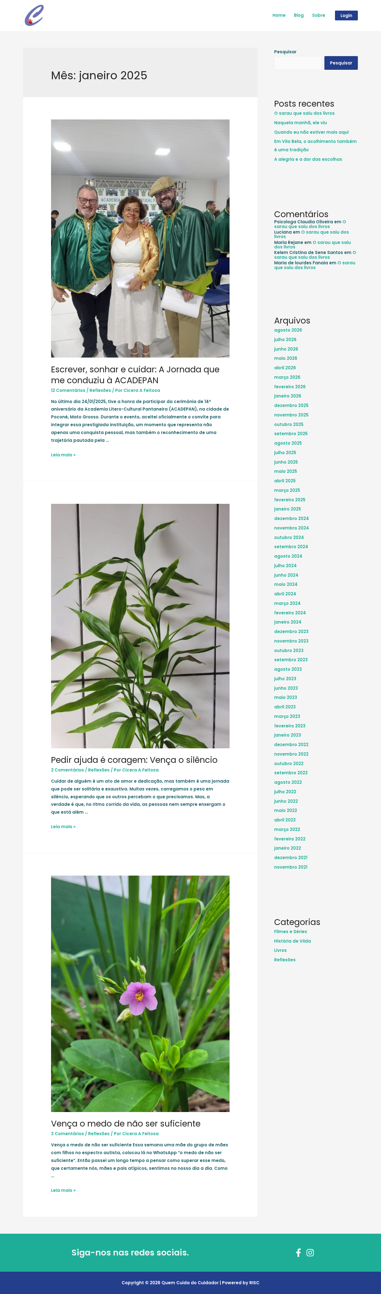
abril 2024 (285, 594)
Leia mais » (63, 455)
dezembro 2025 (291, 405)
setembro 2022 (291, 773)
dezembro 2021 (290, 858)
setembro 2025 (291, 434)
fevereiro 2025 (289, 500)
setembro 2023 (291, 660)
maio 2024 (286, 584)
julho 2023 (285, 679)
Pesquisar (285, 52)
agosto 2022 (288, 782)
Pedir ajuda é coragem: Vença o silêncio (134, 760)
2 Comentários (67, 770)
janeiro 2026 (287, 396)
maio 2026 (285, 358)
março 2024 (287, 603)
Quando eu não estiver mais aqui (311, 132)
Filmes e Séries (290, 931)
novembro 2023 (291, 641)
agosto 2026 (288, 330)
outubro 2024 (289, 537)
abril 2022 (285, 820)
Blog (299, 15)
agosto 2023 (288, 669)
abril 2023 (285, 707)
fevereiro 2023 (289, 726)
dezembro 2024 (291, 518)
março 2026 (287, 377)
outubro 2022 (288, 763)
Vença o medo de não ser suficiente (126, 1124)
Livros (280, 950)
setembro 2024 (291, 547)
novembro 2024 (291, 528)
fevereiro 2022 (289, 839)
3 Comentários (67, 1134)
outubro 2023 (288, 650)
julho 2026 (285, 339)
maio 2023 (285, 697)
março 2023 (287, 716)
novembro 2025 (291, 415)
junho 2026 (286, 349)
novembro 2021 (290, 867)
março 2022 (287, 829)
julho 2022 (285, 792)
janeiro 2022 (287, 848)
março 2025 (287, 490)
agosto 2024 (288, 556)
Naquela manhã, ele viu (300, 123)
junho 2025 (286, 462)
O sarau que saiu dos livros (304, 113)
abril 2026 (285, 368)
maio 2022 (285, 810)
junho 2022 (286, 801)
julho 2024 (285, 566)
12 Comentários (68, 390)
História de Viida (292, 941)
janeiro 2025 (287, 509)
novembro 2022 (291, 754)
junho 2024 (286, 575)
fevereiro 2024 (290, 613)
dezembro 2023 (291, 631)
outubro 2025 (288, 424)
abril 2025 (285, 481)
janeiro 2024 (288, 622)
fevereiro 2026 (290, 387)
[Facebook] (298, 1253)
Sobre (318, 15)
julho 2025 (285, 453)
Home (279, 15)
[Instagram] (310, 1253)
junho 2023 (286, 688)
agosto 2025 (288, 443)
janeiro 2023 (287, 735)
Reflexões (100, 390)
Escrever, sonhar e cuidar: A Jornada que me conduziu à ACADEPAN (135, 374)
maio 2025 (285, 471)
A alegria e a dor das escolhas (308, 159)
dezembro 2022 (291, 744)
